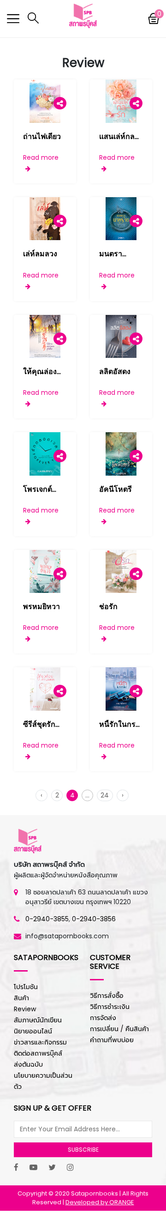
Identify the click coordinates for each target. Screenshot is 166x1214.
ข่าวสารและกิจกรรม (40, 1042)
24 (105, 795)
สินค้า (21, 998)
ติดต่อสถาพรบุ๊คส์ (38, 1053)
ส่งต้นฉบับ (28, 1064)
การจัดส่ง (103, 1017)
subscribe (83, 1150)
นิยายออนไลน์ (33, 1031)
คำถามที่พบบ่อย (112, 1040)
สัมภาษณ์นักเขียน (38, 1020)
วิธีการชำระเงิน (110, 1006)
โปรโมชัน (26, 986)
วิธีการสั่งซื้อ (107, 995)
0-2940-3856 (94, 919)
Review (25, 1009)
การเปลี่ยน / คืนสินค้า (119, 1028)
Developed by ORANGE (99, 1202)
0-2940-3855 (47, 919)
